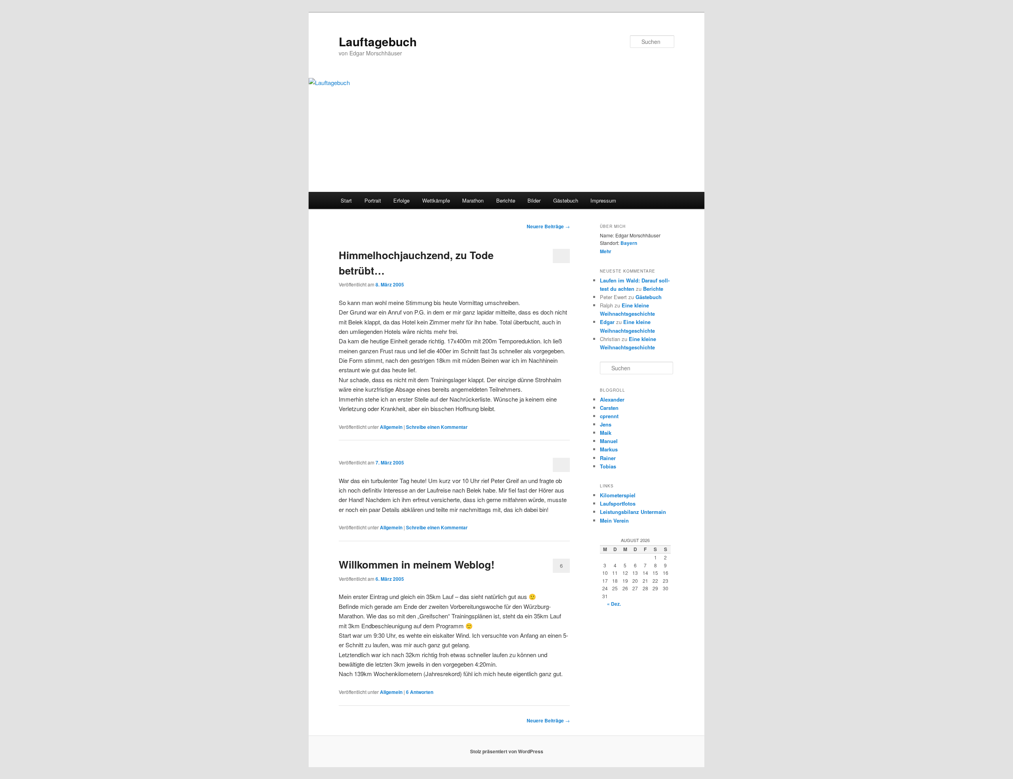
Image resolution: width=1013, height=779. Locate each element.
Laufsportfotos (617, 503)
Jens (605, 424)
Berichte (505, 200)
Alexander (612, 399)
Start (346, 200)
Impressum (603, 200)
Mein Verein (614, 520)
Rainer (608, 458)
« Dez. (614, 603)
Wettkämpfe (436, 200)
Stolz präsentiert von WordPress (506, 751)
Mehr (605, 251)
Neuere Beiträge (548, 226)
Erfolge (401, 200)
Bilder (534, 200)
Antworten (419, 692)
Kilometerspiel (617, 495)
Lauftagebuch (378, 41)
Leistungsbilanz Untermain (633, 512)
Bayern (628, 242)
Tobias (608, 466)
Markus (609, 449)
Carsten (609, 407)
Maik (605, 432)
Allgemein (391, 426)
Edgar (607, 322)
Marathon (473, 200)
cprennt (609, 416)
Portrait (372, 200)
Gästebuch (565, 200)
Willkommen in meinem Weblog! (417, 564)
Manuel (609, 441)
